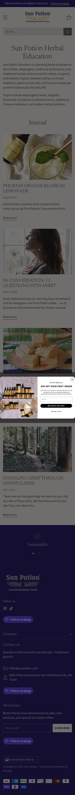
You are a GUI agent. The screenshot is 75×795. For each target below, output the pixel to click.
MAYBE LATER (56, 411)
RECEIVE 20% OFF (56, 406)
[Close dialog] (72, 379)
